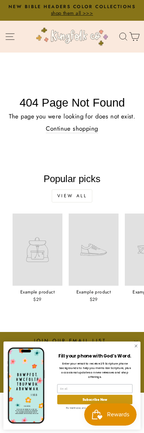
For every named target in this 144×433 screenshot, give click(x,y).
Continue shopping (72, 128)
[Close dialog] (136, 346)
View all (72, 195)
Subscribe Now (94, 399)
